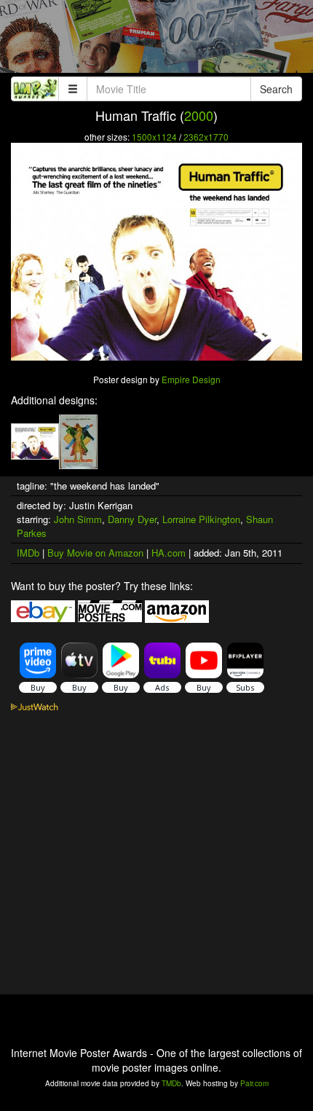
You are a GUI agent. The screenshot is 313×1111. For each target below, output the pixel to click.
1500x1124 (154, 136)
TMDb (171, 1083)
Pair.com (254, 1083)
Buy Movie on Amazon (95, 553)
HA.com (168, 553)
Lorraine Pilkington (201, 519)
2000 (198, 115)
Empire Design (191, 379)
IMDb (28, 553)
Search (276, 89)
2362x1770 (206, 136)
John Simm (78, 519)
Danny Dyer (132, 519)
